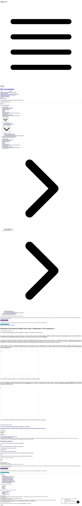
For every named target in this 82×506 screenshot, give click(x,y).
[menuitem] (3, 436)
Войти (1, 97)
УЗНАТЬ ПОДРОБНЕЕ (4, 320)
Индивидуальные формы (6, 491)
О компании (4, 475)
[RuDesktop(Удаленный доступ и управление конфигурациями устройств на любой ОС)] (4, 95)
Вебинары (4, 488)
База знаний (4, 485)
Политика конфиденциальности (7, 477)
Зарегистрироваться (6, 105)
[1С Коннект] (5, 96)
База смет (3, 486)
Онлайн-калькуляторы (6, 494)
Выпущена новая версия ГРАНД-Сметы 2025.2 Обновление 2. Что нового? (15, 426)
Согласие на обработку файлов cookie (8, 476)
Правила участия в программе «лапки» (8, 481)
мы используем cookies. (21, 503)
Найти (10, 91)
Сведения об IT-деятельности (7, 482)
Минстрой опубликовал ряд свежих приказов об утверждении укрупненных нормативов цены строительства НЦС (23, 428)
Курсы (3, 487)
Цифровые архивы (5, 492)
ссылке (44, 419)
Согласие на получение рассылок (7, 478)
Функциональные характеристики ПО (8, 480)
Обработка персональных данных (7, 479)
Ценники (3, 493)
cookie (30, 503)
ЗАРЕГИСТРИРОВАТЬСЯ (4, 324)
